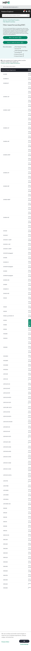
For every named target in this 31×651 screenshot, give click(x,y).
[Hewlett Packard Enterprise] (6, 2)
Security (5, 20)
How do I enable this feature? (14, 42)
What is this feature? (14, 37)
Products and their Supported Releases (10, 63)
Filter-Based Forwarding (8, 21)
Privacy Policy (5, 641)
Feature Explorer (7, 11)
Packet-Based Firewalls (13, 20)
